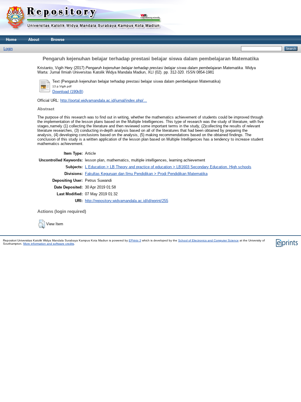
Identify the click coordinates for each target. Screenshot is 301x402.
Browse (57, 39)
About (33, 39)
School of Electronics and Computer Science (208, 240)
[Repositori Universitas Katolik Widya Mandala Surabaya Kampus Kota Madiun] (84, 34)
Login (8, 48)
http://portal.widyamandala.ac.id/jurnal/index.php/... (103, 100)
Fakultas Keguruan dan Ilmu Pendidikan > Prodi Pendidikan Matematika (146, 173)
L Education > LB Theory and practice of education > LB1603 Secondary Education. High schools (168, 167)
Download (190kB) (67, 91)
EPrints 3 (135, 240)
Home (11, 39)
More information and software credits (48, 243)
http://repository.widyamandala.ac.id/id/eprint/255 (126, 201)
